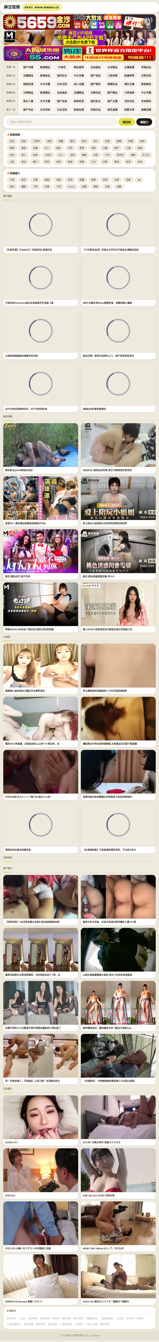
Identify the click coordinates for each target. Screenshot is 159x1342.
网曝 (61, 141)
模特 (95, 186)
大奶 (12, 161)
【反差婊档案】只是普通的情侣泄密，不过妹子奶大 (109, 849)
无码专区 (129, 101)
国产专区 (28, 109)
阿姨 (130, 141)
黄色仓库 (11, 1318)
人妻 (128, 148)
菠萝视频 (66, 1318)
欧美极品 (45, 75)
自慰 (105, 161)
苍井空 (120, 155)
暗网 (140, 148)
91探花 (62, 67)
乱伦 (12, 141)
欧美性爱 (79, 101)
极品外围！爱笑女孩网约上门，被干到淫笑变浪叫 (108, 356)
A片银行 (79, 1324)
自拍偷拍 (96, 67)
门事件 (36, 141)
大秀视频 (129, 92)
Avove (71, 186)
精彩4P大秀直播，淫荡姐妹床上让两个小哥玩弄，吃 (32, 743)
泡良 (70, 179)
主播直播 (129, 67)
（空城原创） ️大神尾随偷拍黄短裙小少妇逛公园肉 (109, 1081)
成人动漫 (79, 84)
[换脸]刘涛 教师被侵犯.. (95, 409)
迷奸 (12, 186)
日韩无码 (146, 75)
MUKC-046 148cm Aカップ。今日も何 (103, 1248)
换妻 (12, 148)
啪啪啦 (55, 1318)
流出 (23, 161)
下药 (35, 186)
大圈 (35, 179)
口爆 (105, 148)
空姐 (140, 161)
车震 (35, 148)
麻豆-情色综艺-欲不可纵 (17, 576)
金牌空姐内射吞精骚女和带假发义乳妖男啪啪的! (107, 797)
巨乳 (70, 148)
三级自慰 (112, 75)
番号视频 (40, 1324)
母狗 (93, 148)
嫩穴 (35, 161)
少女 (93, 161)
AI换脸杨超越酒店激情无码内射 (21, 356)
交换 (116, 179)
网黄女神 (129, 109)
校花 (128, 161)
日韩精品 (28, 92)
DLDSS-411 (11, 1142)
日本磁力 (7, 1088)
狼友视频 (52, 1324)
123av (22, 1318)
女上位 (145, 155)
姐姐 (70, 161)
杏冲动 (130, 1318)
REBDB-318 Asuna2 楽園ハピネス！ (24, 1301)
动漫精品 (28, 75)
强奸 (58, 148)
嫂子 (72, 141)
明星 (82, 161)
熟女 (84, 141)
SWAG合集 (91, 1324)
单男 (105, 179)
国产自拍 (96, 75)
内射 (95, 155)
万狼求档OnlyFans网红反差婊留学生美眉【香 (29, 303)
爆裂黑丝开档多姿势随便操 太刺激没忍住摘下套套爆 (110, 743)
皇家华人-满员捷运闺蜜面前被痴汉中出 (25, 523)
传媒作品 (96, 109)
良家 (58, 179)
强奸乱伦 (62, 75)
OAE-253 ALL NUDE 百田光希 (99, 1195)
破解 (84, 155)
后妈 (58, 161)
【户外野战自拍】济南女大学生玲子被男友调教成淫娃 (111, 249)
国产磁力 (7, 868)
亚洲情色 (146, 101)
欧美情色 (146, 84)
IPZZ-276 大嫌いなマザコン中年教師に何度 (28, 1248)
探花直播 (112, 109)
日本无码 (62, 84)
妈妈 (23, 141)
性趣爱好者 (92, 1318)
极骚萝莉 (129, 75)
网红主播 (129, 84)
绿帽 (82, 179)
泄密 (49, 141)
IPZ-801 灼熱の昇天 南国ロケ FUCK (101, 1142)
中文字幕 (79, 75)
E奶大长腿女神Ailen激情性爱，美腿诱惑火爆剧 (107, 303)
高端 (47, 179)
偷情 (119, 141)
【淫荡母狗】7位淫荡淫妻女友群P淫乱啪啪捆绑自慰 (32, 922)
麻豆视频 (32, 1318)
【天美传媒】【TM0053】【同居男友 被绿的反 (28, 249)
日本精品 (112, 67)
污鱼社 (120, 1318)
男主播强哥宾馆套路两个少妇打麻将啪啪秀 (105, 691)
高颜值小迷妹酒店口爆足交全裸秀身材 (25, 691)
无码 (72, 155)
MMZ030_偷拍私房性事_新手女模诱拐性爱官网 (107, 470)
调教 (133, 155)
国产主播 (112, 101)
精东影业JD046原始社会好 (19, 470)
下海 (58, 186)
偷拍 (23, 148)
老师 (47, 161)
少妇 (107, 155)
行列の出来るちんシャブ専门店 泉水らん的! (28, 797)
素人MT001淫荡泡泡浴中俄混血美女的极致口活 (107, 629)
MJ (139, 179)
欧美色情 (79, 109)
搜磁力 (144, 122)
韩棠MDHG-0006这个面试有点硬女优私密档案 (29, 629)
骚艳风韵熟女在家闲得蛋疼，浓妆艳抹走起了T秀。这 (32, 975)
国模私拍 (112, 84)
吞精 (84, 186)
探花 (23, 179)
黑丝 (116, 161)
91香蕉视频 (66, 1324)
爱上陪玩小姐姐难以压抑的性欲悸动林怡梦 (105, 523)
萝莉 (82, 148)
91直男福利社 (14, 1324)
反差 (107, 141)
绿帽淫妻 (146, 109)
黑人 (23, 155)
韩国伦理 (28, 84)
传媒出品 (146, 67)
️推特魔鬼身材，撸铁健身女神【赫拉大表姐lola (107, 1028)
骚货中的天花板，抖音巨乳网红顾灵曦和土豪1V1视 (109, 922)
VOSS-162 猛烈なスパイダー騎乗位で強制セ (106, 1301)
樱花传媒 (104, 1324)
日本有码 (45, 109)
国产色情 (28, 67)
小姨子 (48, 155)
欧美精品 (45, 67)
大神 (12, 179)
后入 (47, 148)
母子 (95, 141)
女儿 (61, 155)
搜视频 (127, 122)
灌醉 (23, 186)
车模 (47, 186)
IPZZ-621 (10, 1195)
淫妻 (128, 179)
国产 (116, 148)
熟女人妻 (28, 101)
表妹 (142, 141)
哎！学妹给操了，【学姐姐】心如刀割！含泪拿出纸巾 (32, 1081)
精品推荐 (79, 67)
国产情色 (96, 84)
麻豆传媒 (7, 416)
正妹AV (140, 1318)
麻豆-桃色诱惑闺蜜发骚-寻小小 (99, 576)
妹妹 (35, 155)
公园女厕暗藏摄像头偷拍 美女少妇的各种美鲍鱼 (107, 975)
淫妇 (12, 155)
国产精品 (112, 92)
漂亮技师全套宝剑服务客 (18, 849)
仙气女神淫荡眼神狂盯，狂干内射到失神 (26, 409)
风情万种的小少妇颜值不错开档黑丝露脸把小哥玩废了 (33, 1028)
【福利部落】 (107, 1318)
